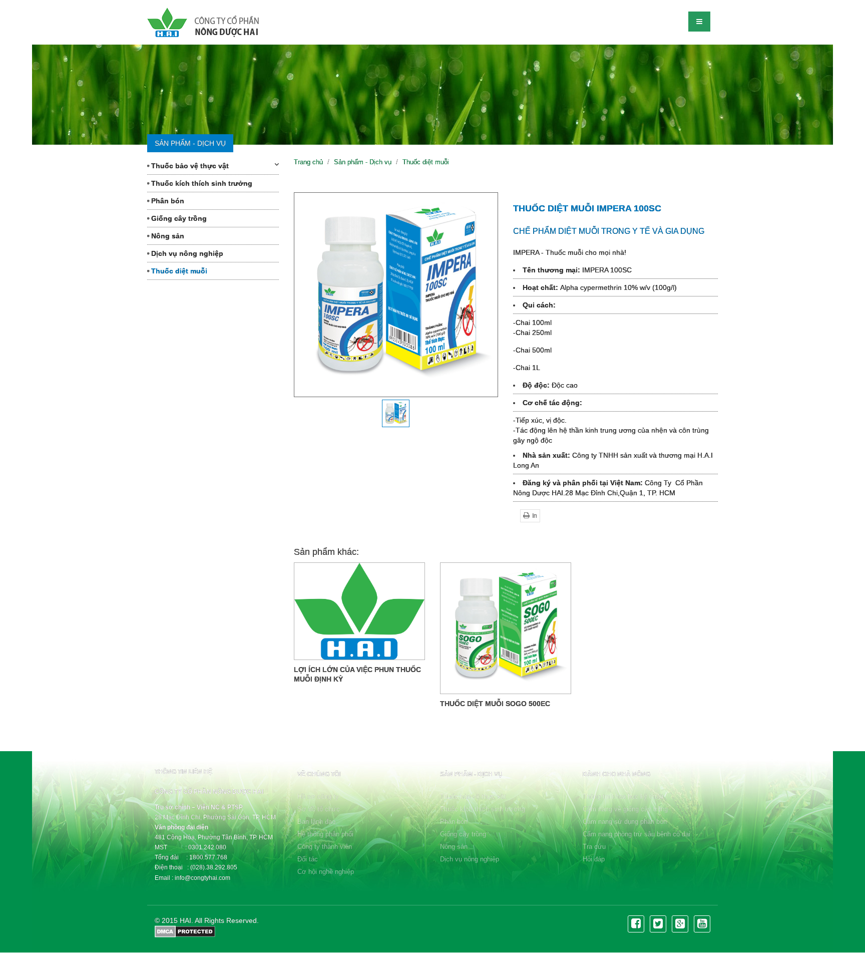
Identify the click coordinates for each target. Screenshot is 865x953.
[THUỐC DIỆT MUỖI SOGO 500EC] (505, 628)
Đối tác (307, 859)
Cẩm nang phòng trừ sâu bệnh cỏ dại (636, 834)
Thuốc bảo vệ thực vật (189, 166)
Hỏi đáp (594, 859)
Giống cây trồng (178, 218)
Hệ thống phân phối (325, 834)
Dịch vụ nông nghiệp (186, 253)
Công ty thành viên (324, 846)
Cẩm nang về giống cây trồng (625, 809)
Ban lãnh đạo (316, 821)
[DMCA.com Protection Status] (185, 930)
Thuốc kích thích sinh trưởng (200, 183)
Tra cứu (594, 846)
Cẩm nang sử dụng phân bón (625, 821)
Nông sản (166, 236)
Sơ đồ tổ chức (318, 809)
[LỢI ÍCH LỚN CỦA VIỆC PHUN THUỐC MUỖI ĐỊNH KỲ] (359, 611)
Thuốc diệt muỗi (178, 271)
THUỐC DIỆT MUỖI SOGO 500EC (495, 704)
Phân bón (166, 201)
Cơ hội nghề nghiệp (325, 871)
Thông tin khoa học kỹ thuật (623, 796)
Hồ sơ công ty (318, 796)
